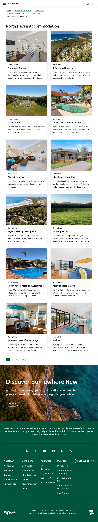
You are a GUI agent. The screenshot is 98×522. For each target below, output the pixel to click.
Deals (24, 488)
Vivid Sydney (63, 493)
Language (84, 461)
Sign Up (12, 403)
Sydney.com (62, 466)
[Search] (88, 4)
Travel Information (44, 467)
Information (45, 461)
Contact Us (9, 466)
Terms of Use (10, 484)
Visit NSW (9, 461)
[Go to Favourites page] (94, 3)
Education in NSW (47, 483)
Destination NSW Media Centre (64, 487)
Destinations (27, 466)
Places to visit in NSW (23, 11)
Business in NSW (46, 478)
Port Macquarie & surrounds (17, 13)
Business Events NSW (64, 479)
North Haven (38, 13)
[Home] (15, 4)
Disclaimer (9, 470)
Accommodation (29, 484)
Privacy (7, 475)
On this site (27, 461)
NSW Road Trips (29, 475)
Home (8, 11)
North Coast (39, 11)
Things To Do (28, 470)
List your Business (47, 474)
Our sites (61, 461)
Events (25, 479)
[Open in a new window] (26, 46)
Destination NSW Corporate (64, 472)
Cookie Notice (10, 479)
